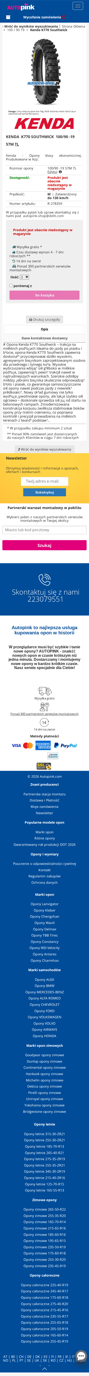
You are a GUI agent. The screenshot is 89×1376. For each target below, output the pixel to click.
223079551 (46, 599)
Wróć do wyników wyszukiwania (31, 26)
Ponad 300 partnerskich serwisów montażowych (44, 714)
